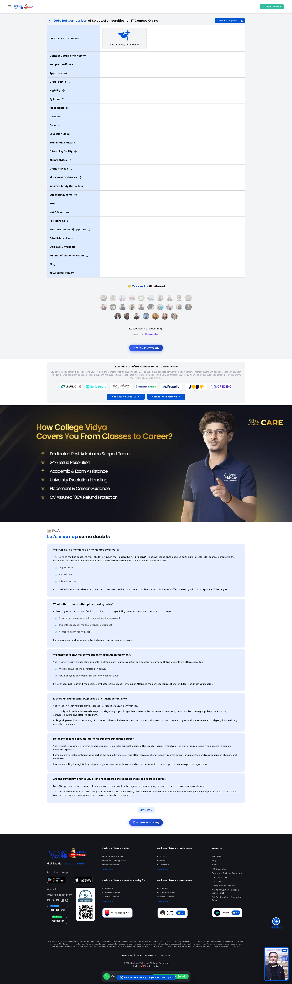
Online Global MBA (111, 892)
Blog (214, 860)
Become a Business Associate (227, 873)
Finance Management (113, 856)
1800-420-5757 (57, 910)
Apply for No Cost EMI (124, 396)
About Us (216, 856)
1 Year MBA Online (111, 896)
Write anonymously (147, 347)
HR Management (110, 864)
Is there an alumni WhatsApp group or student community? (90, 698)
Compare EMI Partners (164, 396)
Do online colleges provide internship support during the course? (93, 739)
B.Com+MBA (163, 864)
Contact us (217, 881)
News (214, 864)
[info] (65, 73)
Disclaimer (127, 955)
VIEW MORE (146, 810)
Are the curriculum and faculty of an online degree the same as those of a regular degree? (109, 779)
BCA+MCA (162, 856)
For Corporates (219, 877)
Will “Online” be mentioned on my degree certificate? (86, 549)
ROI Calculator (219, 869)
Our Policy (165, 955)
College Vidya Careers (223, 885)
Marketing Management (114, 860)
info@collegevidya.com (59, 894)
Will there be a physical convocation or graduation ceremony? (92, 655)
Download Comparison (227, 20)
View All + (107, 869)
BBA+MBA (162, 860)
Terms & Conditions (146, 955)
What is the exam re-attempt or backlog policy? (83, 604)
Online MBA (107, 888)
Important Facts (273, 6)
